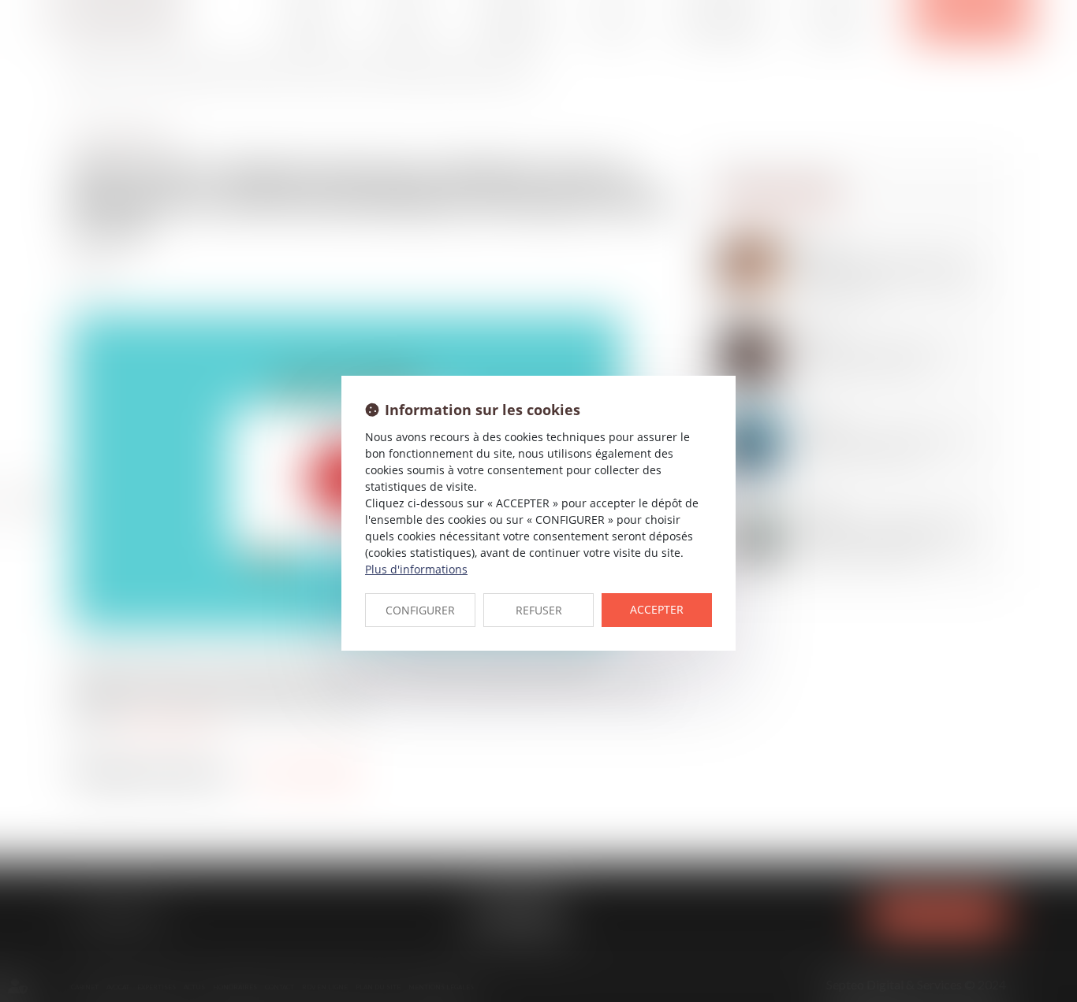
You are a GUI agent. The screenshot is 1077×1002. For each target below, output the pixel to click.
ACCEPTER (657, 609)
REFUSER (539, 610)
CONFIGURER (420, 610)
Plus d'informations (416, 569)
